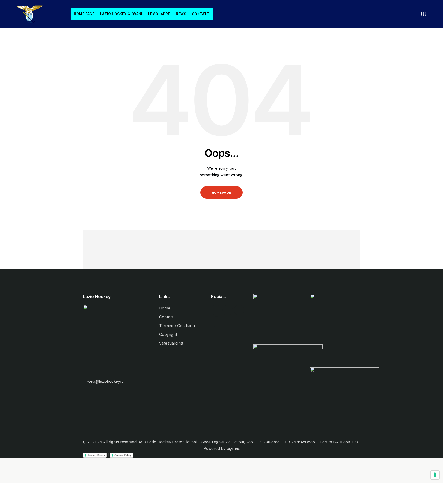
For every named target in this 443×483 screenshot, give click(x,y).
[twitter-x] (227, 310)
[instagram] (239, 310)
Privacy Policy (96, 455)
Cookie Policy (122, 455)
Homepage (221, 192)
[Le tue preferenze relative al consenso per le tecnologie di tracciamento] (435, 475)
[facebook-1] (216, 310)
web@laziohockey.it (105, 381)
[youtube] (216, 321)
